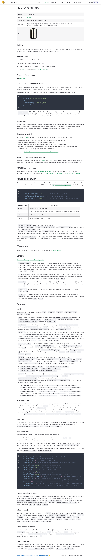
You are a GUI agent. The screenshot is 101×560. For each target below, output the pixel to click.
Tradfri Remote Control (44, 171)
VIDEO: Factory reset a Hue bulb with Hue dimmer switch (41, 152)
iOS (50, 160)
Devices (47, 2)
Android (43, 160)
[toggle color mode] (85, 2)
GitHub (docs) (77, 2)
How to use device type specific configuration (30, 260)
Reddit (23, 70)
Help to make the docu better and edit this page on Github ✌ (34, 555)
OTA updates (57, 250)
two (27, 137)
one (21, 137)
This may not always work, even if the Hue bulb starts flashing (61, 173)
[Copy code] (82, 96)
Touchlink (22, 78)
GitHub (68, 2)
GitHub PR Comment (40, 70)
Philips (29, 17)
